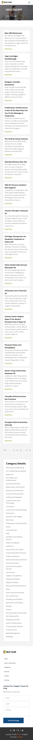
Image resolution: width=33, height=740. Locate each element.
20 (17, 450)
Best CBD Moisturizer (13, 33)
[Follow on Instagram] (14, 730)
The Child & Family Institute (16, 139)
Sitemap (6, 680)
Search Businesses (10, 663)
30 (20, 450)
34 (30, 450)
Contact (6, 676)
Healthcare (21, 16)
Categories (7, 667)
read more (8, 49)
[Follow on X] (18, 730)
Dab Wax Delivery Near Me (16, 162)
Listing (13, 16)
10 (14, 450)
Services (6, 671)
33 (26, 450)
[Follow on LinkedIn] (22, 730)
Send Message (13, 720)
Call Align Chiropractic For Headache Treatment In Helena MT (15, 239)
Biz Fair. (19, 734)
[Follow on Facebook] (10, 730)
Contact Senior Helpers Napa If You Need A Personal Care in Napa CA (15, 319)
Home (8, 16)
